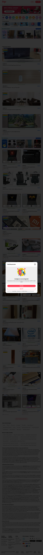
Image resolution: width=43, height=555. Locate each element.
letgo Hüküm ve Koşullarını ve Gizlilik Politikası (19, 291)
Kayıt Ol (21, 288)
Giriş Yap (21, 285)
